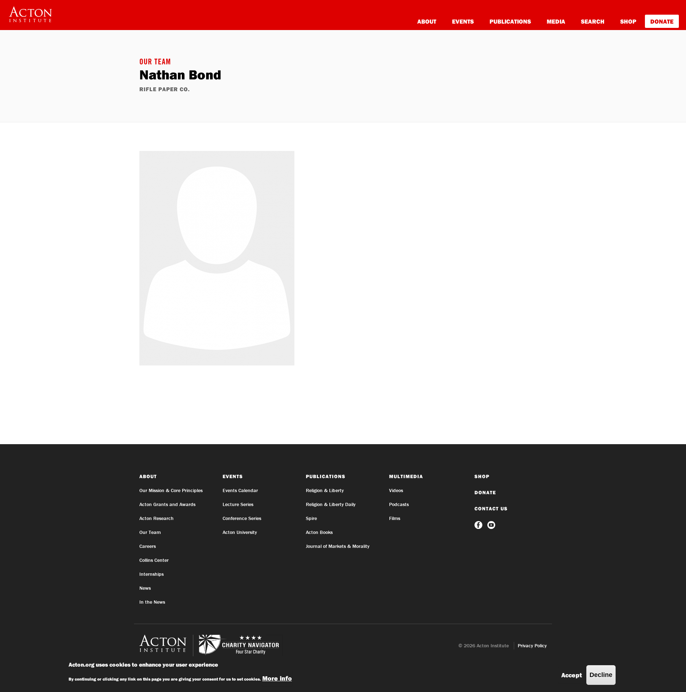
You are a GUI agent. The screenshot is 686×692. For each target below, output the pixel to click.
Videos (396, 490)
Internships (151, 574)
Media (556, 21)
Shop (628, 21)
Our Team (155, 63)
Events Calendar (240, 490)
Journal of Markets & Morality (337, 546)
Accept (571, 675)
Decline (601, 674)
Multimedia (406, 476)
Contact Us (491, 508)
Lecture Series (238, 504)
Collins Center (154, 560)
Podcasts (399, 504)
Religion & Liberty (325, 490)
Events (463, 21)
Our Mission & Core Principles (171, 490)
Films (394, 518)
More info (277, 678)
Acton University (240, 532)
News (145, 588)
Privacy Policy (532, 645)
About (426, 21)
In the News (152, 602)
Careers (147, 546)
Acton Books (319, 532)
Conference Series (242, 518)
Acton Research (156, 518)
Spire (311, 518)
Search (593, 21)
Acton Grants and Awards (167, 504)
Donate (661, 21)
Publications (510, 21)
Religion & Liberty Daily (331, 504)
